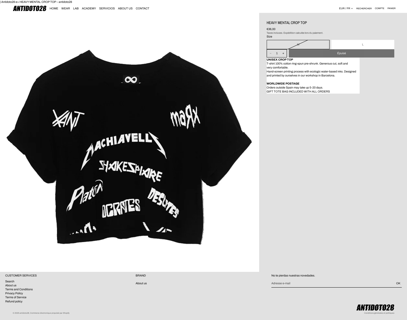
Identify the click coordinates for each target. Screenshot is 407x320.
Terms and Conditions (19, 289)
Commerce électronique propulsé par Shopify (49, 313)
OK (398, 283)
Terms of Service (15, 297)
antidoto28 (24, 313)
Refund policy (13, 301)
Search (9, 281)
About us (10, 285)
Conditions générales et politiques (379, 313)
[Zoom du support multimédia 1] (129, 142)
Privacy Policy (14, 293)
